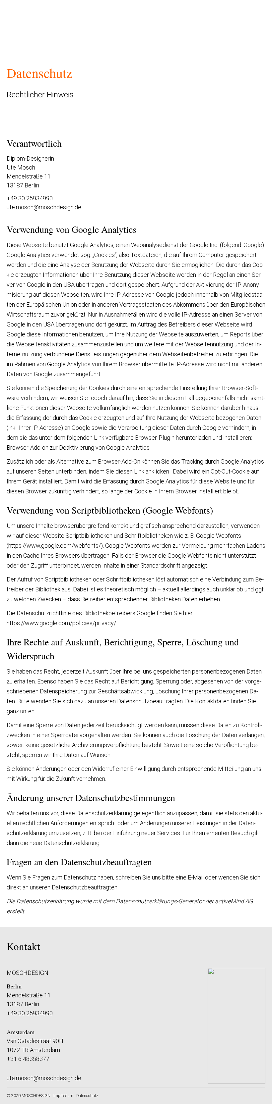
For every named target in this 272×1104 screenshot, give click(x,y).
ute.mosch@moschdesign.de (44, 207)
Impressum (63, 1095)
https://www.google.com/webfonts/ (54, 545)
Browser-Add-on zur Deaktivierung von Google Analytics (78, 447)
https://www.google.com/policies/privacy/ (61, 623)
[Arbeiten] (17, 23)
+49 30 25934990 (30, 1013)
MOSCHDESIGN (36, 1095)
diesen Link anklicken (142, 471)
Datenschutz (87, 1095)
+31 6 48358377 (28, 1058)
